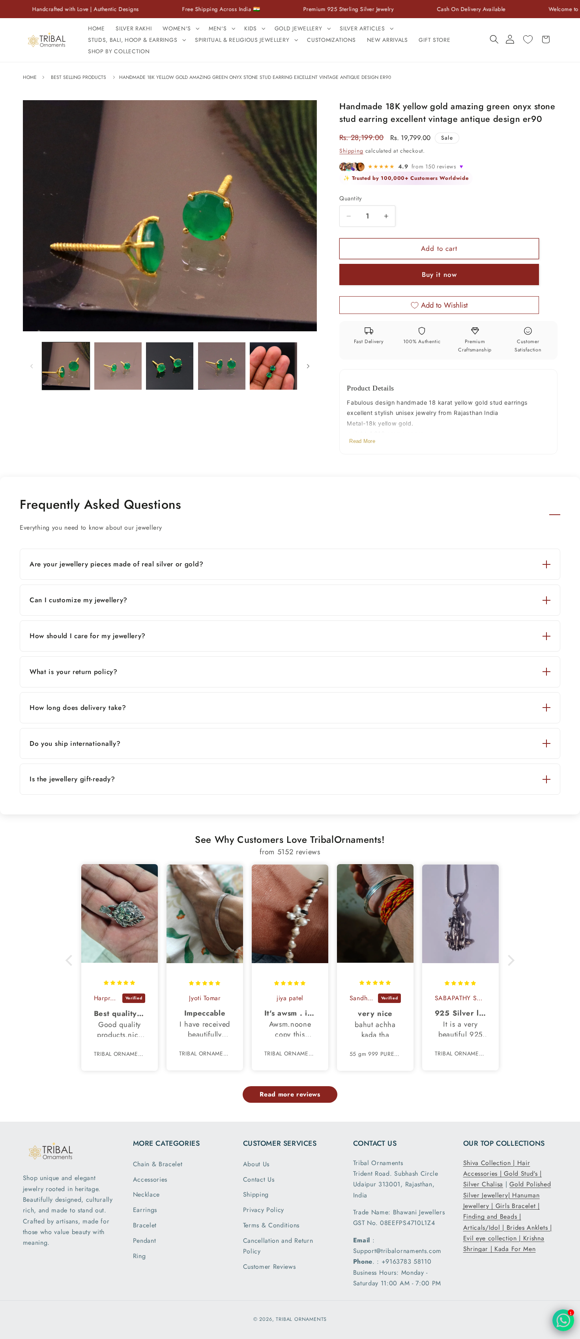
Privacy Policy (263, 1209)
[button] (180, 28)
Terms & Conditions (271, 1225)
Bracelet (145, 1225)
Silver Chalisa (483, 1184)
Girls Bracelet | (518, 1205)
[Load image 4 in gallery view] (221, 366)
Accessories (150, 1179)
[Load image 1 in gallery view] (66, 366)
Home (30, 77)
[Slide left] (31, 366)
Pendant (144, 1240)
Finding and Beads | (492, 1216)
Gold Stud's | (523, 1173)
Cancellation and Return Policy (278, 1246)
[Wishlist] (528, 39)
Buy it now (439, 274)
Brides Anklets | (529, 1227)
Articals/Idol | (485, 1227)
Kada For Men (514, 1248)
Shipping (351, 151)
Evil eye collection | (493, 1238)
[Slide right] (308, 366)
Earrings (145, 1209)
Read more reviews (290, 1094)
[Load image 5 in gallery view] (273, 366)
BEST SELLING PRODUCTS (78, 77)
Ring (139, 1256)
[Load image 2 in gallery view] (118, 366)
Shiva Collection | (490, 1162)
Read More (362, 441)
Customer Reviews (269, 1266)
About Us (256, 1164)
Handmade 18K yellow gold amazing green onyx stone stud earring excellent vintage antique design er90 (255, 77)
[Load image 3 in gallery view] (169, 366)
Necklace (146, 1194)
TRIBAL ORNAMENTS (301, 1319)
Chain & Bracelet (158, 1164)
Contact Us (259, 1179)
